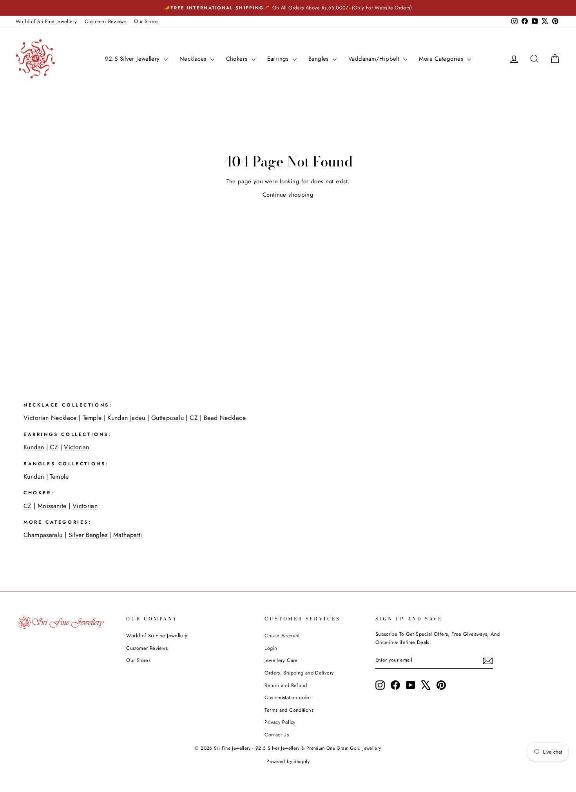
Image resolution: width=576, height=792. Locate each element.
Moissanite (52, 505)
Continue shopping (288, 194)
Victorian (76, 447)
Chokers (238, 58)
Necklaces (193, 58)
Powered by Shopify (288, 761)
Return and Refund (285, 685)
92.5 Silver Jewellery (133, 58)
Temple (92, 417)
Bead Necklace (225, 417)
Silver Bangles (88, 534)
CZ (194, 417)
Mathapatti (127, 534)
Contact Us (276, 734)
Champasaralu (43, 534)
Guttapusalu (167, 417)
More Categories (442, 58)
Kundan (34, 447)
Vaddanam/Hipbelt (374, 58)
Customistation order (287, 697)
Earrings (279, 58)
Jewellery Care (280, 660)
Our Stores (146, 21)
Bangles (319, 58)
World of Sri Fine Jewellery (46, 21)
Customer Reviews (105, 21)
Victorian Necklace (50, 417)
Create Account (281, 635)
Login (270, 648)
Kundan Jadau (126, 417)
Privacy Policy (279, 722)
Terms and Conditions (288, 710)
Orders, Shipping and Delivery (299, 672)
